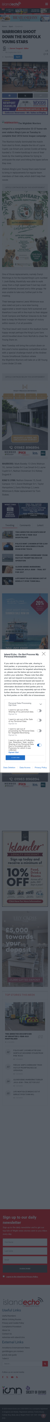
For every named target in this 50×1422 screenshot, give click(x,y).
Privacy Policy (41, 767)
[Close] (44, 654)
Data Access (25, 767)
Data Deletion (9, 767)
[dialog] (25, 711)
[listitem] (25, 704)
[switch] (39, 710)
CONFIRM (15, 757)
